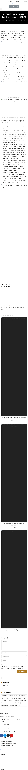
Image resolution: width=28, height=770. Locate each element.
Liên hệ (25, 1)
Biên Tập (3, 27)
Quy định (3, 688)
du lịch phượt (19, 298)
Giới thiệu (9, 1)
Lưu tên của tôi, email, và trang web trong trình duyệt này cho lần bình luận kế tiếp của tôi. (13, 667)
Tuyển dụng (18, 1)
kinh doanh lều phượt (14, 300)
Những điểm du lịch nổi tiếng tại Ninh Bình (14, 630)
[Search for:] (14, 678)
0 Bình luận (24, 27)
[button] (14, 6)
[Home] (1, 20)
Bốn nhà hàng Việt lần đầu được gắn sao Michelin (13, 700)
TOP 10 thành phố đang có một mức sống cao (13, 698)
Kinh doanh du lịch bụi (7, 31)
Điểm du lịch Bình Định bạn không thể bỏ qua (12, 705)
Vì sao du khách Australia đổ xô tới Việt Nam (12, 703)
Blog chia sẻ (17, 27)
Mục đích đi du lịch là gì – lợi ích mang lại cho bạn (13, 695)
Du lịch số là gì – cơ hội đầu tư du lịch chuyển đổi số (14, 418)
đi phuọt (24, 298)
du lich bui (6, 298)
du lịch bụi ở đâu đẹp (12, 298)
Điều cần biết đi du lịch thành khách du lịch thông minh (14, 524)
